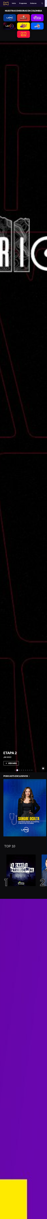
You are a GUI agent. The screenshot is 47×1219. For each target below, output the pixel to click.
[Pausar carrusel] (43, 768)
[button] (42, 3)
